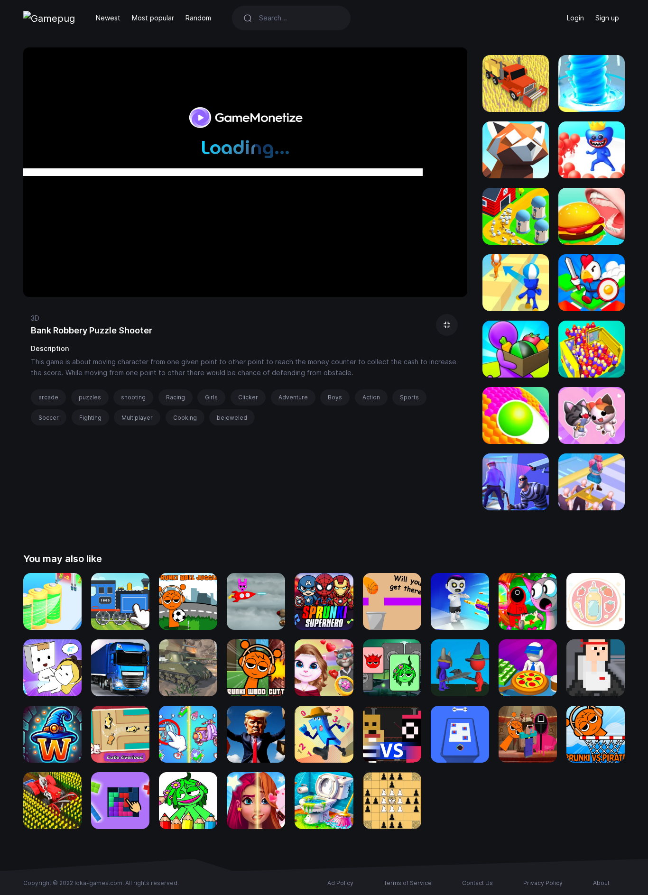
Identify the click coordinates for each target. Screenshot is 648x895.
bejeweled (232, 417)
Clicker (248, 397)
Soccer (48, 417)
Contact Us (477, 882)
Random (198, 18)
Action (371, 397)
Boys (335, 397)
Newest (108, 18)
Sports (409, 397)
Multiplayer (137, 417)
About (601, 882)
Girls (211, 397)
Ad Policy (340, 882)
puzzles (90, 397)
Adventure (293, 397)
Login (575, 18)
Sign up (607, 18)
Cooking (185, 417)
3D (35, 318)
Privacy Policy (543, 882)
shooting (133, 397)
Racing (175, 397)
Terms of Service (408, 882)
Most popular (153, 18)
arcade (48, 397)
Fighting (90, 417)
